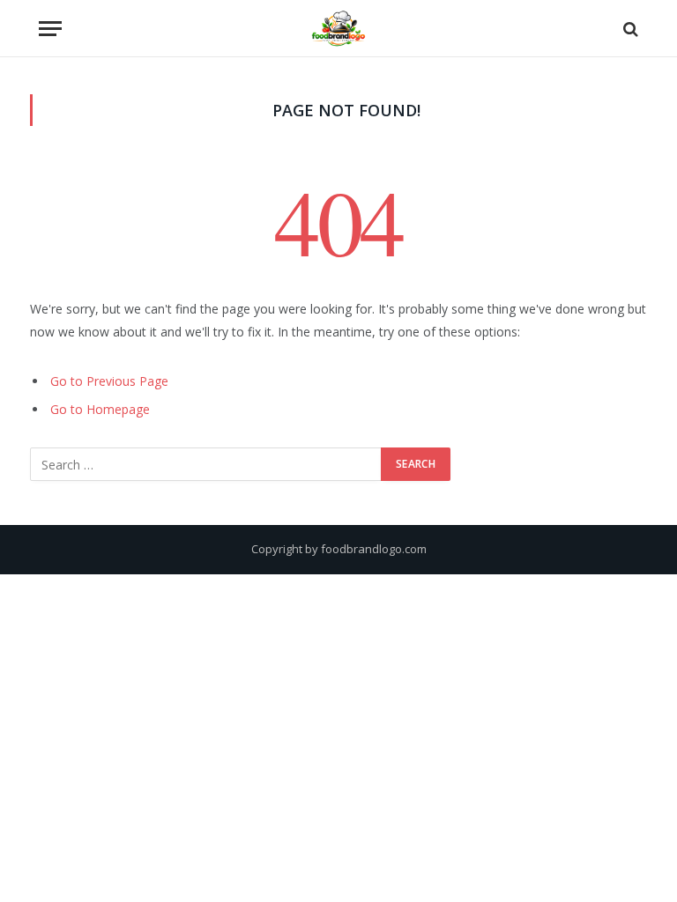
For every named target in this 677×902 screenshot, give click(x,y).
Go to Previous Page (109, 381)
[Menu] (50, 28)
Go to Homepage (100, 409)
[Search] (629, 28)
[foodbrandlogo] (338, 28)
